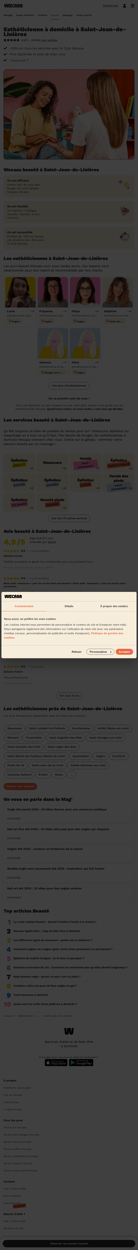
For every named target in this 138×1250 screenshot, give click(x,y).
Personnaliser (98, 651)
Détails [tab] (69, 606)
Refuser (77, 651)
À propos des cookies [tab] (114, 606)
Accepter (124, 651)
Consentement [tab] (24, 606)
